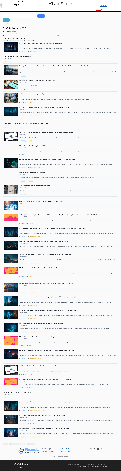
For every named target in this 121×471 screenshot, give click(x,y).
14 (27, 40)
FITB (23, 28)
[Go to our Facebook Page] (15, 467)
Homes (15, 1)
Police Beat (54, 9)
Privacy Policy (61, 451)
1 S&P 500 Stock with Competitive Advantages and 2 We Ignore (38, 337)
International (32, 24)
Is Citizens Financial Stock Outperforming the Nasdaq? (35, 94)
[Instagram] (101, 451)
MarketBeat (8, 397)
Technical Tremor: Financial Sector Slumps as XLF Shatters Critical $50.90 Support (44, 241)
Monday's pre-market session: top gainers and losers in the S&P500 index (26, 123)
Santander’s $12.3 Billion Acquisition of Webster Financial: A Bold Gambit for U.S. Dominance (46, 350)
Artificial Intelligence (33, 51)
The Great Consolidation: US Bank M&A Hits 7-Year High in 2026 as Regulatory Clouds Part (46, 283)
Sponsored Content (87, 9)
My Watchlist (102, 16)
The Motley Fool (23, 89)
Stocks (13, 20)
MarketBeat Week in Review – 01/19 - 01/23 (17, 392)
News (20, 9)
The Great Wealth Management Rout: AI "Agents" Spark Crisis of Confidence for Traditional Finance (48, 310)
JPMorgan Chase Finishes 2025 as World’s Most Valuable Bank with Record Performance (45, 402)
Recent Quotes (90, 16)
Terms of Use (98, 466)
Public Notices (21, 1)
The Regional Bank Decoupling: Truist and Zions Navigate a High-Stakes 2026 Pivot (44, 428)
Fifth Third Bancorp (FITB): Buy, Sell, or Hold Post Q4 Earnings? (38, 268)
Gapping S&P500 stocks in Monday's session (18, 56)
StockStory (23, 154)
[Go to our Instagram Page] (21, 467)
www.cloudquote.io (65, 448)
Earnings (30, 387)
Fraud (39, 236)
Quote (27, 35)
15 (29, 40)
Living (47, 9)
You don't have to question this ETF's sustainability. (32, 85)
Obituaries (63, 9)
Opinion (40, 9)
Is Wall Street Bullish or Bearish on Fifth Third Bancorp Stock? (37, 366)
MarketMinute (23, 51)
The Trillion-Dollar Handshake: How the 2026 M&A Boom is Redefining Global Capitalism (45, 107)
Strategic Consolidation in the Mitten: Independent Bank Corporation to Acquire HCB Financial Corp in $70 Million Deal (54, 66)
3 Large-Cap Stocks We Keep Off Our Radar (32, 172)
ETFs (19, 20)
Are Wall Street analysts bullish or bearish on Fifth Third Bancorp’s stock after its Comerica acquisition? (44, 371)
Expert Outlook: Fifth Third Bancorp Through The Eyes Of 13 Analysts (40, 201)
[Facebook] (94, 451)
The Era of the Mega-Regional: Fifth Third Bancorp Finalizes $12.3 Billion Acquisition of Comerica (48, 297)
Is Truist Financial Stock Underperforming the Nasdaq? (35, 185)
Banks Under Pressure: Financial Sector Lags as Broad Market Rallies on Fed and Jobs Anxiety (47, 159)
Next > (33, 40)
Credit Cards (40, 249)
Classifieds (72, 9)
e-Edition (98, 9)
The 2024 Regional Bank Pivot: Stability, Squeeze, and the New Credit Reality (42, 415)
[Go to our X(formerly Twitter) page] (18, 467)
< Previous (6, 40)
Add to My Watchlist (23, 33)
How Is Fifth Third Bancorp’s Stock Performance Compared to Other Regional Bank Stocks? (46, 132)
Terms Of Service (70, 451)
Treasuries (40, 24)
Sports (34, 9)
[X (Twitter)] (91, 451)
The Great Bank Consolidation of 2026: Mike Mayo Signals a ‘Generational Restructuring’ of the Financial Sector (52, 228)
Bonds (39, 167)
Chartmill (7, 61)
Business (27, 9)
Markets (6, 20)
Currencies (25, 24)
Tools (25, 20)
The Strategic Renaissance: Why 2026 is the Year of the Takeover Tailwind (41, 43)
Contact (93, 466)
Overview (13, 24)
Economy (39, 51)
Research (90, 35)
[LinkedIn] (97, 451)
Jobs (78, 9)
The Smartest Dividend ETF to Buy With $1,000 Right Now (37, 80)
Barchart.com (23, 102)
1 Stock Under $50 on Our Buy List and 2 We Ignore (34, 146)
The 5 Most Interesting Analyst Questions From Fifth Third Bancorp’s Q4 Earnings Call (45, 379)
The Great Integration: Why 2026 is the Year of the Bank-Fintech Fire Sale (41, 323)
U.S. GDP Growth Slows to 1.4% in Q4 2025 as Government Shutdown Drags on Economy (45, 254)
